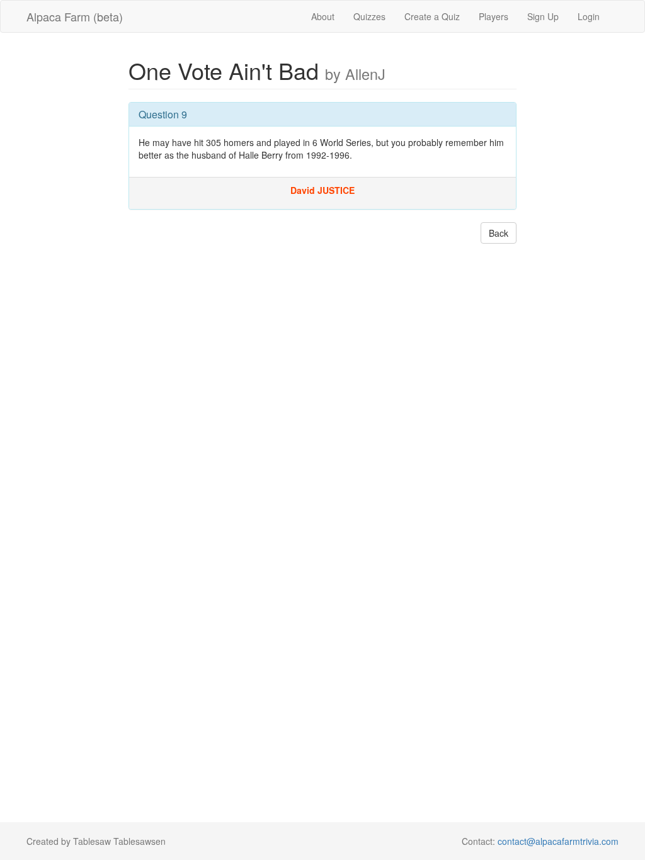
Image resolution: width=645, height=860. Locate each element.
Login (589, 16)
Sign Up (543, 16)
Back (498, 233)
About (322, 16)
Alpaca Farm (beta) (74, 16)
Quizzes (369, 16)
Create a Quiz (432, 16)
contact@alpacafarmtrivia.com (558, 841)
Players (493, 16)
